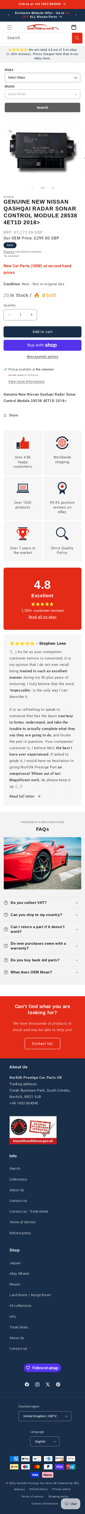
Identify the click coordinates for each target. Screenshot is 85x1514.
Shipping (9, 251)
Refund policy (20, 1233)
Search (42, 107)
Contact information (44, 1503)
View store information (26, 381)
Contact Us (18, 1201)
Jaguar (15, 1263)
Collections (18, 1179)
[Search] (77, 38)
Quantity (9, 305)
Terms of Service (22, 1222)
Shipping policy (58, 1496)
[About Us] (33, 1130)
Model (9, 86)
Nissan (15, 1284)
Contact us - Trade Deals (28, 1211)
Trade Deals (18, 1327)
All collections (20, 1306)
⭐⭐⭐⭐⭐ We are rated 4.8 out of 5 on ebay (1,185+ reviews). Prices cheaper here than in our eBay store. (42, 54)
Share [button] (13, 415)
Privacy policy (61, 1489)
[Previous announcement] (9, 15)
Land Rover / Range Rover (30, 1295)
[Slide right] (53, 188)
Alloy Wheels (19, 1274)
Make (9, 70)
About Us (16, 1190)
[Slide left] (32, 188)
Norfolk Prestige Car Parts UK (37, 1483)
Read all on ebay (43, 617)
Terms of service (32, 1496)
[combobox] (42, 38)
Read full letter (22, 796)
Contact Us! (42, 1044)
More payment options (42, 356)
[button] (9, 27)
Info (12, 1316)
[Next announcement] (76, 15)
